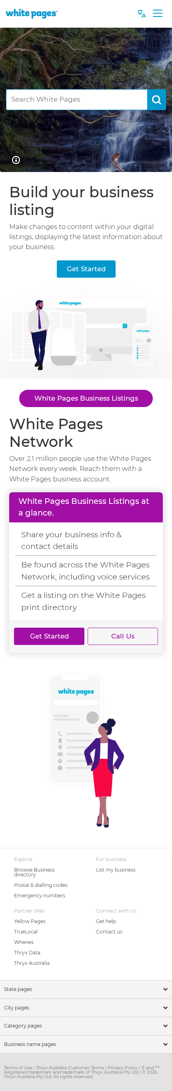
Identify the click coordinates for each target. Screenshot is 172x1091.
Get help (106, 921)
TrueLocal (26, 932)
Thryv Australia (32, 963)
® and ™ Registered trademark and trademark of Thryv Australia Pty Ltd (82, 1070)
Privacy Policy (123, 1068)
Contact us (109, 932)
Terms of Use (19, 1068)
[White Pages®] (32, 13)
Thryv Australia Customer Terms (70, 1068)
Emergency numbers (39, 895)
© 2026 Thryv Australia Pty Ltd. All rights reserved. (80, 1074)
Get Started (86, 269)
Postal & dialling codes (41, 885)
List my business (116, 870)
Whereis (24, 942)
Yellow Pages (30, 921)
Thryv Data (27, 953)
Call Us (122, 636)
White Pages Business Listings (86, 398)
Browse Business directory (34, 872)
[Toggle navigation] (157, 13)
